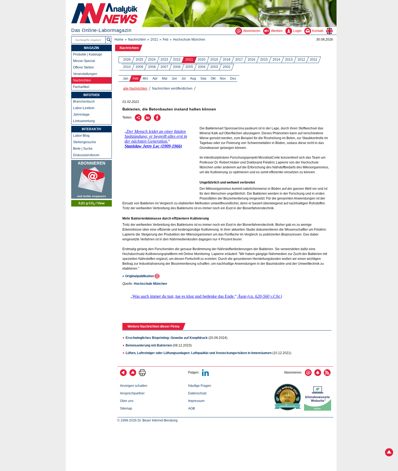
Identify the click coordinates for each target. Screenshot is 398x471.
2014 (276, 59)
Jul (183, 78)
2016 (251, 59)
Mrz (145, 78)
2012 (301, 59)
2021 (154, 39)
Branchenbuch (84, 101)
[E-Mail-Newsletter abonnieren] (308, 375)
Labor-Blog (81, 136)
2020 (201, 59)
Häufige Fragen (199, 386)
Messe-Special (84, 61)
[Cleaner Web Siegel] (318, 409)
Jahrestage (81, 114)
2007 (164, 67)
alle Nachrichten (135, 88)
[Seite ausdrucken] (142, 375)
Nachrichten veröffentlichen (172, 88)
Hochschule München (189, 39)
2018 (226, 59)
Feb (165, 39)
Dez (233, 78)
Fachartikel (81, 87)
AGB (191, 408)
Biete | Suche (83, 149)
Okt (213, 78)
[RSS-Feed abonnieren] (327, 375)
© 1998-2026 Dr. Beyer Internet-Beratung (147, 420)
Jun (174, 78)
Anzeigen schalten (133, 386)
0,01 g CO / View (92, 203)
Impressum (196, 401)
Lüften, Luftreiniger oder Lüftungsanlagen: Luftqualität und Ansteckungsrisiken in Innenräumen (199, 353)
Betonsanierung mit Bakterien (149, 345)
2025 (139, 59)
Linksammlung (84, 121)
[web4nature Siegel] (288, 409)
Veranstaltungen (85, 74)
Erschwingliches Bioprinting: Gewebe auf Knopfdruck (167, 338)
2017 (239, 59)
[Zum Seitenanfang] (132, 375)
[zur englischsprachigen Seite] (331, 31)
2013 (289, 59)
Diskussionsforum (86, 155)
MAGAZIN (91, 48)
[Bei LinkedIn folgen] (205, 375)
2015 (264, 59)
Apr (155, 78)
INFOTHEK (91, 95)
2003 (214, 67)
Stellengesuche (84, 142)
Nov (223, 78)
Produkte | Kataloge (87, 54)
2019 (214, 59)
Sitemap (126, 408)
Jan (125, 78)
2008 (152, 67)
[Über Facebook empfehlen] (157, 120)
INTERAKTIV (91, 129)
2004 (201, 67)
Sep (203, 78)
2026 (127, 59)
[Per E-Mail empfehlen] (138, 120)
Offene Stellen (83, 67)
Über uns (126, 401)
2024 (152, 59)
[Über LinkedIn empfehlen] (147, 120)
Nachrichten (137, 39)
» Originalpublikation (138, 276)
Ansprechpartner (132, 393)
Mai (164, 78)
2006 (177, 67)
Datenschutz (197, 393)
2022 (177, 59)
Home (119, 39)
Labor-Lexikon (83, 108)
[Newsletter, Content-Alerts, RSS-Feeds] (91, 179)
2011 (313, 59)
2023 (164, 59)
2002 (226, 67)
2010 (127, 67)
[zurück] (123, 375)
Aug (193, 78)
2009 (139, 67)
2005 (189, 67)
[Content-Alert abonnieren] (317, 375)
